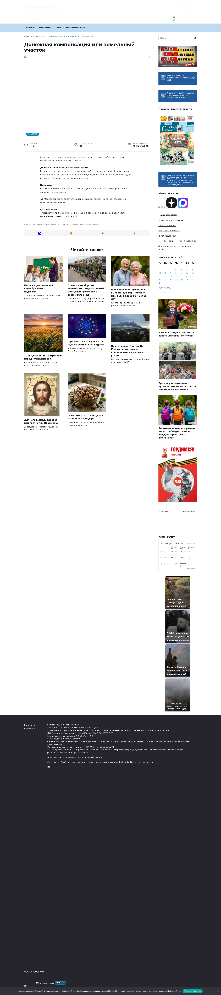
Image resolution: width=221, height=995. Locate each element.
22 (187, 276)
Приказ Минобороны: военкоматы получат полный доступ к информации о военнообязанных (86, 290)
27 (176, 280)
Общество (32, 134)
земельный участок (68, 225)
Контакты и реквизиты (29, 726)
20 (176, 276)
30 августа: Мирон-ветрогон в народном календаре (43, 357)
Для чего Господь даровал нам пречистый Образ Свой (41, 421)
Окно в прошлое (167, 225)
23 (193, 276)
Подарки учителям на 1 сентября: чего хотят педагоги (38, 288)
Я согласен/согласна (192, 991)
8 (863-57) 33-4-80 (184, 4)
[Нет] (218, 991)
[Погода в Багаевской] (177, 509)
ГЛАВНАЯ (30, 27)
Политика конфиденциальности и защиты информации (74, 757)
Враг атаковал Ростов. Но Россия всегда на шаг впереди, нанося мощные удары (127, 351)
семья (96, 225)
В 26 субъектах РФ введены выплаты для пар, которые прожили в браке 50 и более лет (128, 294)
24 (160, 280)
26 (171, 280)
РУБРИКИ (44, 27)
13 (176, 273)
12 (171, 273)
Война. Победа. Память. (171, 220)
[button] (40, 233)
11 (165, 273)
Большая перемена (169, 230)
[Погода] (163, 511)
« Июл (161, 292)
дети (54, 225)
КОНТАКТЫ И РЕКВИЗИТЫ (71, 27)
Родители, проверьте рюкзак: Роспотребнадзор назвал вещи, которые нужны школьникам (177, 433)
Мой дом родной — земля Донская (177, 241)
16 (193, 273)
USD (175, 547)
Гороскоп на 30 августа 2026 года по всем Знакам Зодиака (86, 343)
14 (182, 273)
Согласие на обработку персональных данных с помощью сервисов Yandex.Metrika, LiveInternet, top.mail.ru (100, 762)
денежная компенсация (37, 225)
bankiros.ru (191, 569)
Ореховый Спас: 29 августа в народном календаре (85, 417)
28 (182, 280)
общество (86, 225)
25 (165, 280)
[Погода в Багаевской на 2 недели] (189, 511)
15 (187, 273)
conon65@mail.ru (184, 11)
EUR (184, 547)
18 (165, 276)
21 (182, 276)
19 (171, 276)
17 (160, 276)
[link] (174, 16)
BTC (193, 547)
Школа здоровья (167, 236)
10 (160, 273)
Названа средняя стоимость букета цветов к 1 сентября (176, 334)
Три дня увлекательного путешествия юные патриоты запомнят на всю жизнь (177, 386)
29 (187, 280)
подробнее (70, 991)
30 (193, 280)
